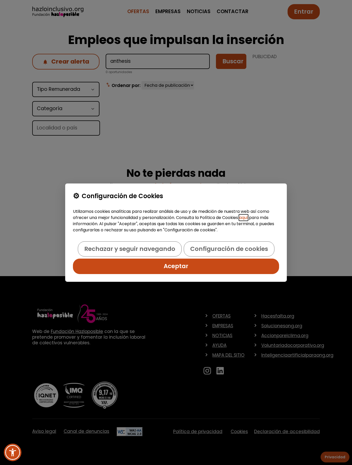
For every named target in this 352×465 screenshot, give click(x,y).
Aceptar (176, 266)
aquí (243, 218)
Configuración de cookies (229, 249)
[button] (12, 452)
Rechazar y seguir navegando (129, 249)
